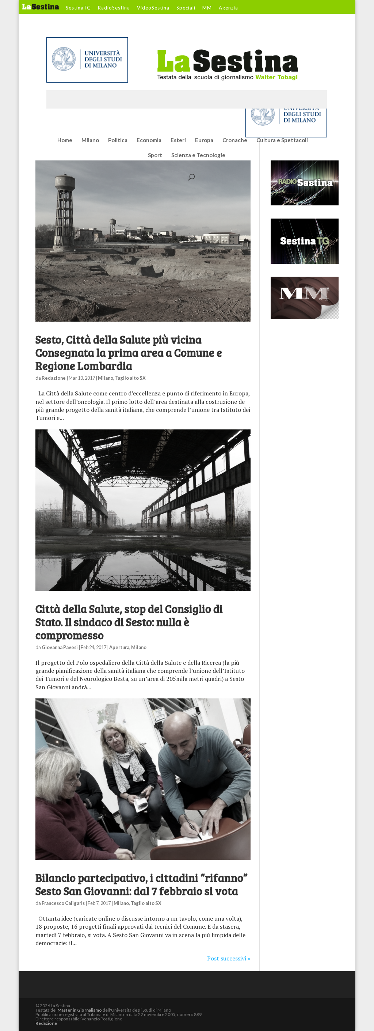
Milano (90, 140)
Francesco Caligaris (63, 903)
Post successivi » (229, 958)
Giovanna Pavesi (60, 647)
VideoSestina (153, 8)
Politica (117, 140)
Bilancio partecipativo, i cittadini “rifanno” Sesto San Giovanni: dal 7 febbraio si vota (141, 884)
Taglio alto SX (130, 378)
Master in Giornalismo (79, 1010)
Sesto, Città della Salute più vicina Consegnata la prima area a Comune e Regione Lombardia (128, 352)
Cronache (234, 140)
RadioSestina (114, 8)
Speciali (185, 8)
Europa (204, 140)
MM (207, 8)
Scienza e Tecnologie (198, 155)
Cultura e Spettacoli (282, 140)
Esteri (178, 140)
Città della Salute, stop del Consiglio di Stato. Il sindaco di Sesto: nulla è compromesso (129, 621)
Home (64, 140)
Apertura (119, 647)
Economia (149, 140)
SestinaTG (78, 8)
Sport (155, 155)
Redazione (54, 378)
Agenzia (228, 8)
